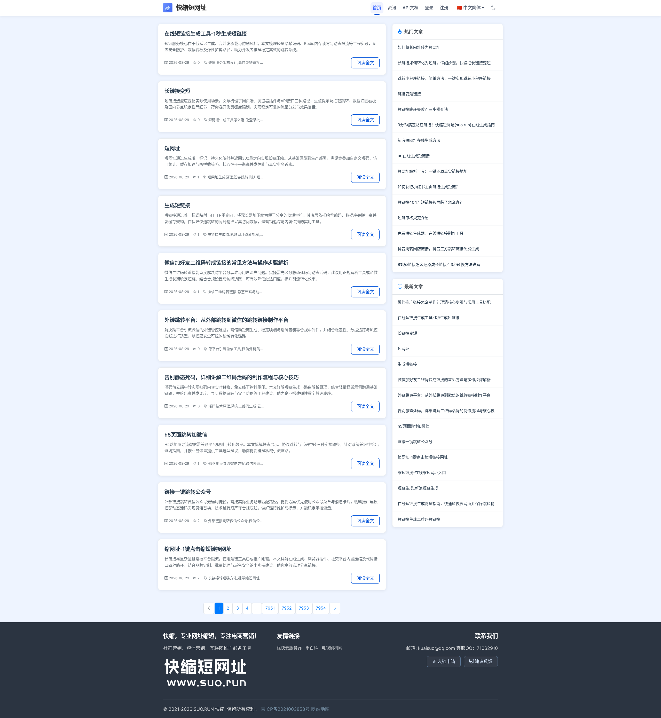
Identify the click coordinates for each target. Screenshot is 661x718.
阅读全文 (365, 62)
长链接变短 (177, 91)
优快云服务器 (289, 647)
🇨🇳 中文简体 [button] (469, 7)
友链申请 (446, 661)
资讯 (392, 7)
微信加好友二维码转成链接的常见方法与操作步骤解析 (226, 263)
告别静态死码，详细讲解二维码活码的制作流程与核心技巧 (231, 377)
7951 (270, 608)
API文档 (411, 7)
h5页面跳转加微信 (185, 435)
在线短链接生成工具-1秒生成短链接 (205, 34)
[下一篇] (334, 608)
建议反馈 (483, 661)
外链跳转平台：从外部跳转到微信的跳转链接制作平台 (226, 320)
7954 (321, 608)
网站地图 (320, 709)
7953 (304, 608)
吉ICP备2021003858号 (286, 709)
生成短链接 (177, 205)
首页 (377, 7)
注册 (444, 7)
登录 (429, 7)
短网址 (172, 148)
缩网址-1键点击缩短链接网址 (197, 549)
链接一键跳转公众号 (187, 492)
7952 (287, 608)
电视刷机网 (332, 647)
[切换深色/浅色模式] (493, 7)
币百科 (311, 647)
